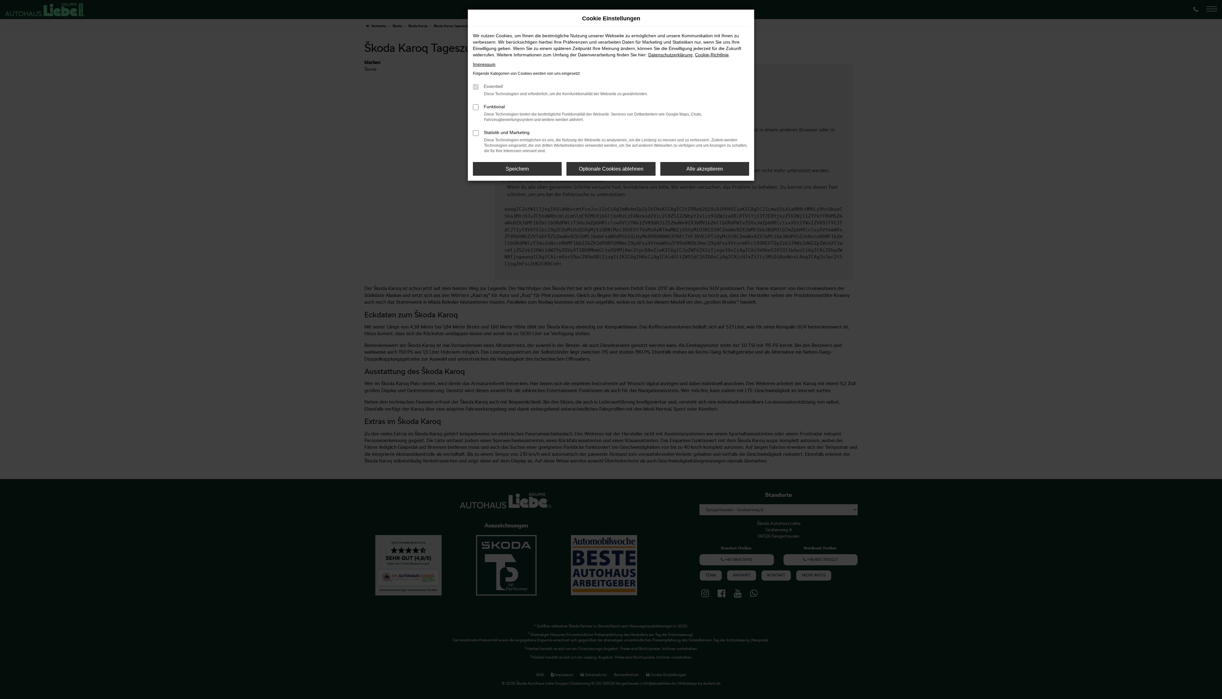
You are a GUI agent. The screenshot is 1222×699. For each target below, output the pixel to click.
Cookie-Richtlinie (712, 54)
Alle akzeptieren (704, 169)
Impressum (484, 64)
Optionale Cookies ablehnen (611, 169)
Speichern (517, 169)
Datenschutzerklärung (670, 54)
